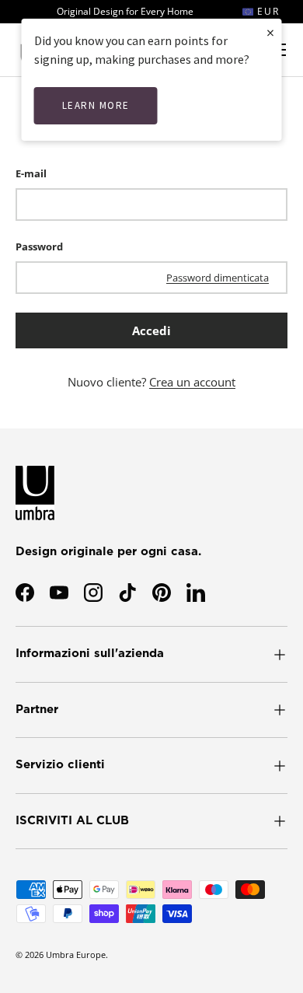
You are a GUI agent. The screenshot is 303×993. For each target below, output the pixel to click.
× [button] (270, 32)
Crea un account (192, 382)
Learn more (96, 105)
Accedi (151, 330)
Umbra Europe (76, 954)
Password (39, 246)
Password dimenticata (217, 278)
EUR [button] (266, 11)
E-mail (31, 173)
